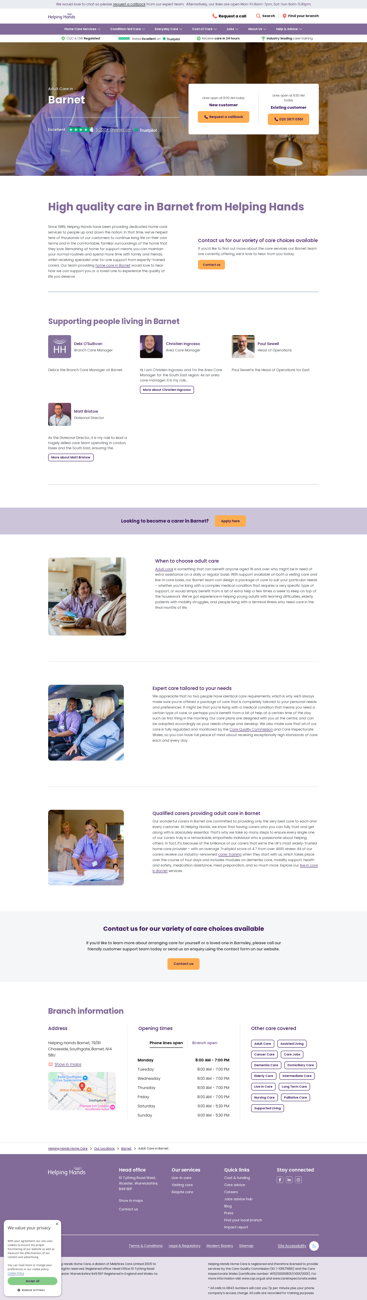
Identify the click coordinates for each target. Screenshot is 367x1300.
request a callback (129, 4)
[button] (32, 1290)
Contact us (128, 1209)
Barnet (126, 1148)
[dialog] (32, 1258)
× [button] (56, 1224)
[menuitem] (82, 29)
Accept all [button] (32, 1281)
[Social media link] (280, 1180)
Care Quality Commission (251, 729)
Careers (231, 1192)
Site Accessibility (292, 1245)
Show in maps (131, 1200)
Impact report (236, 1227)
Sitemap (246, 1245)
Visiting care (182, 1184)
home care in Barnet (112, 265)
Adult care (164, 569)
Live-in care (181, 1177)
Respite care (182, 1192)
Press (228, 1213)
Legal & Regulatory (185, 1245)
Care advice (234, 1184)
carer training (230, 854)
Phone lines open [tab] (166, 1043)
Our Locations (104, 1148)
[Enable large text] (314, 1246)
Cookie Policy (16, 1273)
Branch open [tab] (204, 1043)
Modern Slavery (220, 1245)
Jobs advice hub (238, 1199)
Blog (228, 1206)
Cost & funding (237, 1177)
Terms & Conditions (146, 1245)
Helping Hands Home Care (68, 1148)
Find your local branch (243, 1220)
